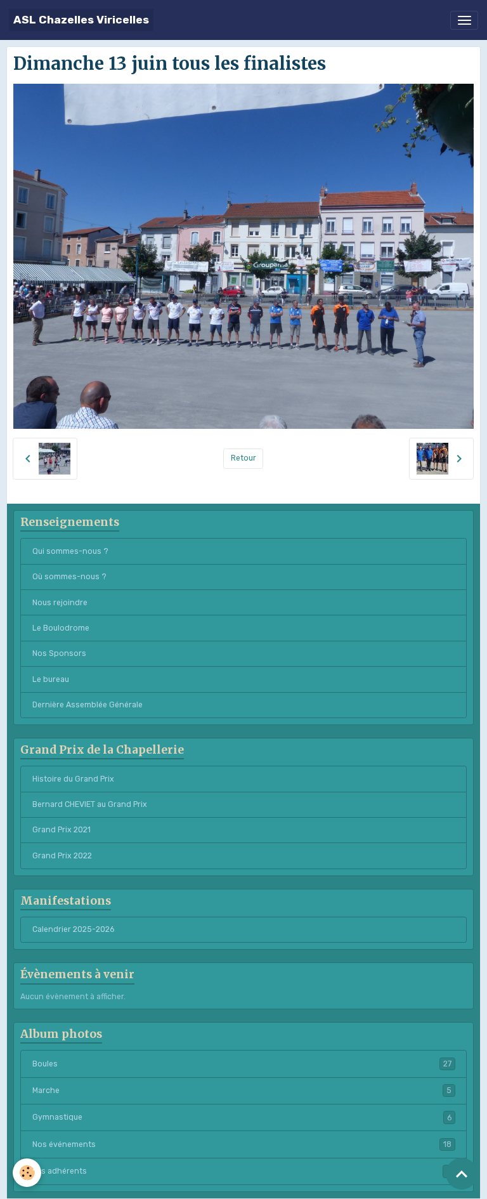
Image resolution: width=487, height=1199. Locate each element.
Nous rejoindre (60, 602)
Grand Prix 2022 (62, 855)
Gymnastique (241, 1117)
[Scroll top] (461, 1173)
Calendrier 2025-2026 (73, 929)
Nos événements (241, 1144)
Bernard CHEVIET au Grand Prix (89, 804)
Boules (241, 1063)
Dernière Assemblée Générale (87, 704)
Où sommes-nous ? (69, 576)
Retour (243, 458)
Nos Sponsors (59, 653)
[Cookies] (27, 1172)
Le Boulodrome (60, 628)
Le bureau (50, 679)
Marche (241, 1090)
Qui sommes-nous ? (70, 551)
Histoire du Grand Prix (73, 779)
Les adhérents (241, 1171)
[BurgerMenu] (464, 20)
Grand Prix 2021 (61, 829)
